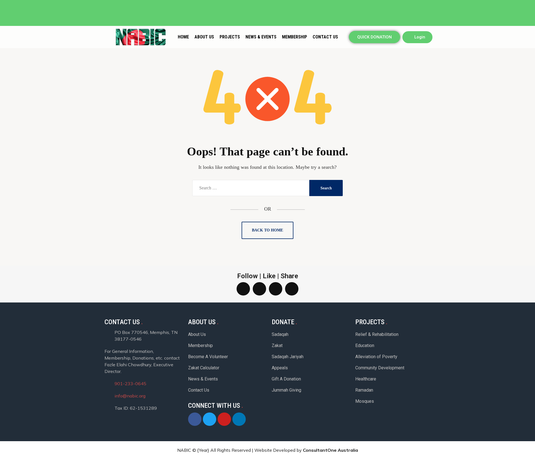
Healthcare (365, 379)
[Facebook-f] (418, 5)
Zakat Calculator (203, 367)
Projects (230, 37)
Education (364, 345)
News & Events (260, 37)
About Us (204, 37)
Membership (294, 37)
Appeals (280, 367)
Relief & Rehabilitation (376, 334)
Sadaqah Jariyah (287, 356)
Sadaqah (280, 334)
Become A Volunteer (208, 356)
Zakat (277, 345)
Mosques (364, 401)
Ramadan (364, 390)
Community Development (379, 367)
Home (183, 37)
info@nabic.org (130, 396)
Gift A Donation (286, 379)
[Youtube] (429, 5)
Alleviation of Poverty (376, 356)
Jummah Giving (286, 390)
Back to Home (267, 230)
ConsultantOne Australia (330, 450)
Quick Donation (374, 37)
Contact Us (325, 37)
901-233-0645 (130, 383)
